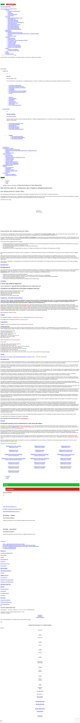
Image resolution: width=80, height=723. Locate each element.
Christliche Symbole (12, 42)
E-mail (7, 183)
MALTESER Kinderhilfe (13, 20)
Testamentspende (10, 489)
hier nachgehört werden (38, 317)
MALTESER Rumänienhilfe (13, 28)
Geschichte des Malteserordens (14, 11)
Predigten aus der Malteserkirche (14, 47)
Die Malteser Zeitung (10, 53)
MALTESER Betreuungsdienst (14, 24)
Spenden (2, 4)
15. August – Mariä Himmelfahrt (9, 547)
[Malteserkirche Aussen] (13, 446)
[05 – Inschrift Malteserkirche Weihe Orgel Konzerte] (65, 454)
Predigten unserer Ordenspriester (14, 46)
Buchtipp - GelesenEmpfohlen (12, 170)
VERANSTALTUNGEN (8, 148)
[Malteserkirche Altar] (39, 450)
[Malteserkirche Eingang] (39, 446)
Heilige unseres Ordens (13, 102)
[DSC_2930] (13, 462)
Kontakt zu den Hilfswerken (13, 50)
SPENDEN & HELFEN (8, 165)
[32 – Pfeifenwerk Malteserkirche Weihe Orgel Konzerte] (39, 458)
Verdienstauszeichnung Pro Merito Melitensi (17, 91)
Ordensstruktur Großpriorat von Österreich (17, 87)
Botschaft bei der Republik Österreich (16, 86)
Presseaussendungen (10, 167)
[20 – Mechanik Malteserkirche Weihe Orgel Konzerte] (39, 454)
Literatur (9, 12)
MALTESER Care (11, 19)
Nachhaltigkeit (12, 99)
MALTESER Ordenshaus (13, 21)
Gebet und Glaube (11, 43)
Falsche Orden (11, 15)
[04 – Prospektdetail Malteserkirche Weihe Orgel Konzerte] (65, 450)
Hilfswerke (8, 16)
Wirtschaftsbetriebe (12, 98)
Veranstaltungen (9, 31)
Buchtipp (7, 52)
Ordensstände (11, 89)
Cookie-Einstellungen (40, 617)
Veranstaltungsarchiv (12, 35)
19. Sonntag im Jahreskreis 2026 (9, 548)
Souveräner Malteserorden (5, 6)
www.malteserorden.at (4, 604)
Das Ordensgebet (11, 38)
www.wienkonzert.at (16, 339)
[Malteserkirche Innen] (65, 446)
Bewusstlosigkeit (40, 704)
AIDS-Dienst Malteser (12, 23)
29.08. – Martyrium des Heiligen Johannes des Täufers (14, 544)
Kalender (10, 34)
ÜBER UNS (5, 71)
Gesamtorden (11, 88)
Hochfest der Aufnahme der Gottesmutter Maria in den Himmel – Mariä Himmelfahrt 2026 (21, 546)
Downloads (8, 171)
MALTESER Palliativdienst (13, 26)
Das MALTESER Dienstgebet (14, 44)
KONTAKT (5, 173)
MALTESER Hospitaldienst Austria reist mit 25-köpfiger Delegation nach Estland (19, 545)
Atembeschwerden (40, 701)
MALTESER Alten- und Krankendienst (16, 22)
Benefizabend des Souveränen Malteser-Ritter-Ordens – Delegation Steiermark (23, 33)
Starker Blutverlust (40, 708)
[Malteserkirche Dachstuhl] (65, 462)
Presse (7, 51)
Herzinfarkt (40, 696)
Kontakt (7, 48)
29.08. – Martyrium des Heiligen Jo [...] (10, 506)
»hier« (29, 619)
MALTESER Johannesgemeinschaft (16, 129)
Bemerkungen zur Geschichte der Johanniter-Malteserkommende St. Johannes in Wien (17, 356)
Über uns (7, 10)
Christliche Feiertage (12, 41)
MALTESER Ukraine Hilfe (17, 138)
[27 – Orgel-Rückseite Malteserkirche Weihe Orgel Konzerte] (13, 454)
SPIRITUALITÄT (6, 153)
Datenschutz (40, 616)
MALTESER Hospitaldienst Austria (15, 17)
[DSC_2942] (65, 458)
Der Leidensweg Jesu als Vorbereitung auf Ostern (18, 40)
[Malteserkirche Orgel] (13, 450)
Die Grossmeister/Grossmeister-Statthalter (17, 92)
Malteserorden (8, 30)
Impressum (40, 615)
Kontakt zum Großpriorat (13, 49)
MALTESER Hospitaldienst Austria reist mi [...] (11, 511)
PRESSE (5, 166)
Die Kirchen (10, 13)
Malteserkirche (26, 304)
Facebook (7, 180)
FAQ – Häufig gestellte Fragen (15, 105)
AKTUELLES (6, 147)
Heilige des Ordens (12, 39)
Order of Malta (3, 555)
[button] (14, 8)
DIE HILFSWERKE (10, 114)
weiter (4, 522)
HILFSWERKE (6, 109)
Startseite (5, 185)
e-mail (7, 478)
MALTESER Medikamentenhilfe (14, 29)
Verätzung (40, 716)
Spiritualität (8, 37)
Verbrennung (40, 711)
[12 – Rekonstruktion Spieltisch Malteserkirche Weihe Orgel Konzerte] (14, 458)
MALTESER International (13, 25)
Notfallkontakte (11, 4)
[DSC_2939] (39, 462)
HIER (15, 312)
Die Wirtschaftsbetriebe (12, 14)
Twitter (7, 182)
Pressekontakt (8, 168)
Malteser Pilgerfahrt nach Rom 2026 (15, 32)
